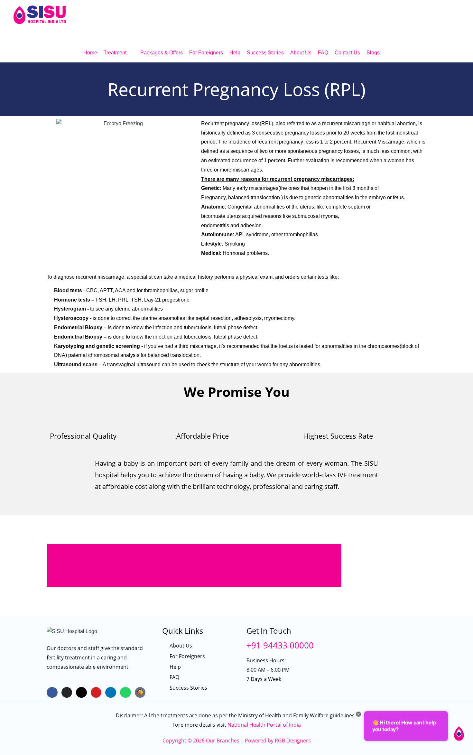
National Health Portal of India (264, 724)
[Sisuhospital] (140, 692)
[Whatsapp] (125, 692)
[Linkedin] (110, 692)
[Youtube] (96, 692)
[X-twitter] (81, 692)
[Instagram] (66, 692)
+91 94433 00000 (280, 645)
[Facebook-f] (52, 692)
